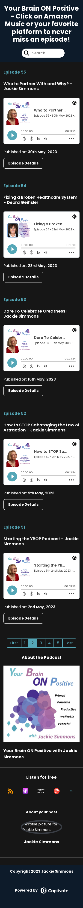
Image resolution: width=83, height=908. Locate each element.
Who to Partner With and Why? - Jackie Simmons (37, 86)
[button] (71, 790)
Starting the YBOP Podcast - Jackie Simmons (41, 541)
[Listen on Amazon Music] (41, 790)
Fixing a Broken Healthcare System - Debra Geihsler (40, 199)
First (14, 643)
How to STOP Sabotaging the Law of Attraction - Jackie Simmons (41, 427)
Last (69, 643)
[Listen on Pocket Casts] (56, 790)
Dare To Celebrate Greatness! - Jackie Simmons (36, 313)
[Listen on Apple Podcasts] (25, 790)
